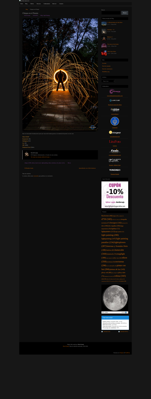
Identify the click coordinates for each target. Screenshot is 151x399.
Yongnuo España (115, 174)
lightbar (115, 229)
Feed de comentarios (107, 69)
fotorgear (116, 223)
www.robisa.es (114, 114)
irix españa (114, 226)
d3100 (29, 163)
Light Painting (46, 15)
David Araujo (27, 15)
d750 (106, 219)
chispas (26, 163)
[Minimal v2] (103, 40)
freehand (124, 223)
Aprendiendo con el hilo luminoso (87, 168)
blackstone (106, 216)
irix (104, 226)
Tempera (122, 352)
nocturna (111, 262)
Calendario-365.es (124, 331)
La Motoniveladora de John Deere (114, 22)
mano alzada (109, 258)
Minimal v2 (109, 37)
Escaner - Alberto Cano (115, 165)
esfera (119, 219)
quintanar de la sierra (109, 276)
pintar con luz (62, 163)
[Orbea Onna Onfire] (103, 55)
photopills (113, 265)
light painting (45, 163)
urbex (108, 279)
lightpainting (108, 239)
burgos (115, 216)
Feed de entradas (106, 66)
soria (103, 279)
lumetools (112, 254)
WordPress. (127, 352)
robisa (120, 276)
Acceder (104, 63)
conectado (35, 176)
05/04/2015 (35, 15)
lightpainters (108, 231)
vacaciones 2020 (115, 281)
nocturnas (54, 163)
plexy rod (106, 272)
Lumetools (114, 127)
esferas (33, 163)
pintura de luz (117, 269)
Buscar (103, 10)
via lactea (122, 281)
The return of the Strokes (113, 44)
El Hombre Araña (28, 168)
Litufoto (115, 145)
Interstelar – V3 (110, 29)
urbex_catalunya (121, 279)
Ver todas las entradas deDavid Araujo (41, 157)
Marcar (69, 163)
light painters (119, 231)
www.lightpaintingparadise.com (115, 95)
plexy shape (115, 272)
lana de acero (38, 163)
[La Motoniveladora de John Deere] (103, 26)
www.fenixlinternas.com (115, 155)
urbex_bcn (113, 279)
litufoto (110, 250)
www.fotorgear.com (115, 136)
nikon (49, 163)
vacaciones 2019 (106, 281)
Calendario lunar (106, 331)
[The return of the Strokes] (103, 48)
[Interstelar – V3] (103, 33)
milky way (117, 258)
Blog (27, 9)
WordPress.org (105, 71)
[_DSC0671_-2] (60, 75)
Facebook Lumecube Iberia (115, 104)
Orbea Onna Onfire (111, 51)
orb (57, 163)
